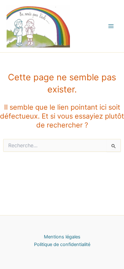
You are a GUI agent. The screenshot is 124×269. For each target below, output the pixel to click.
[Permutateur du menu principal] (111, 26)
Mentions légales (62, 237)
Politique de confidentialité (62, 244)
